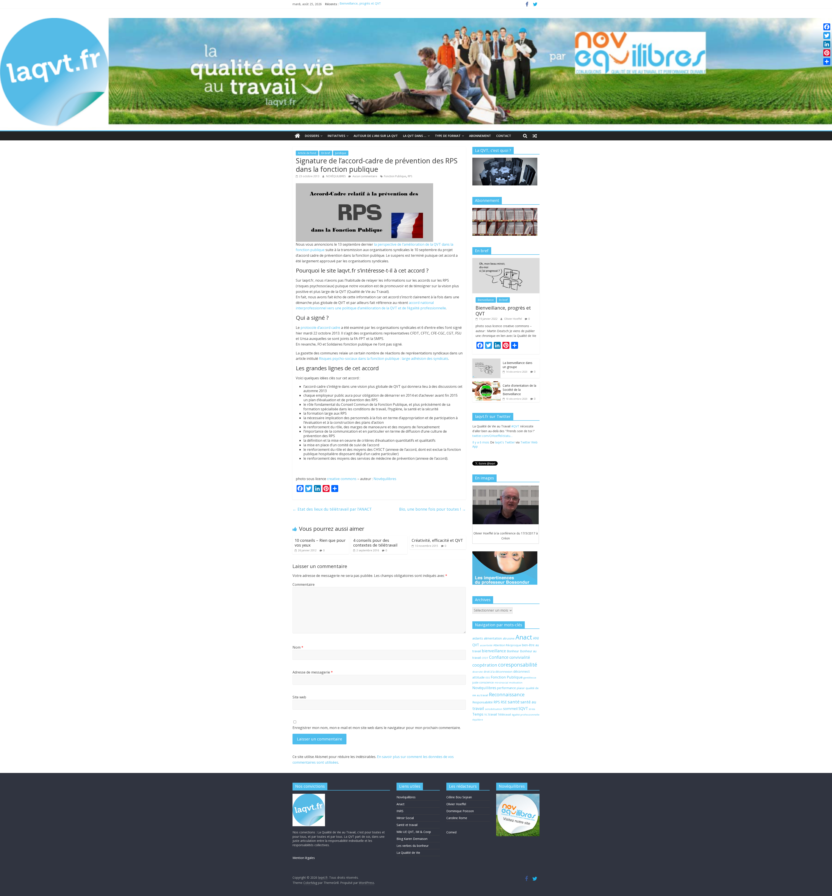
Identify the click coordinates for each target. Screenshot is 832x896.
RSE (504, 702)
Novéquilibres (385, 478)
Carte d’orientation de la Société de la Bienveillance (519, 389)
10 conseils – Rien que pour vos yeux (320, 543)
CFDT (485, 657)
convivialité (519, 657)
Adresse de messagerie (312, 672)
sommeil (510, 708)
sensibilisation (493, 709)
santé (514, 702)
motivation (515, 682)
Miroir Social (405, 818)
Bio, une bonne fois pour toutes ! (432, 509)
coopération (484, 665)
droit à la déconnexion (498, 672)
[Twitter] (826, 35)
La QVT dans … (414, 136)
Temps (477, 714)
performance (506, 688)
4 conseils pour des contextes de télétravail (375, 543)
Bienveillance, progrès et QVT (360, 5)
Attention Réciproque (507, 645)
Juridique (340, 153)
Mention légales (303, 858)
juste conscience (483, 682)
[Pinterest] (826, 53)
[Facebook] (826, 27)
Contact (503, 136)
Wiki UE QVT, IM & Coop (413, 832)
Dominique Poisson (460, 811)
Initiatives (336, 136)
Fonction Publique (395, 176)
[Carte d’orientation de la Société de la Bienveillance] (486, 383)
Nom (297, 647)
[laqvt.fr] (416, 20)
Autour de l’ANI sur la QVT (376, 136)
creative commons (341, 478)
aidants (477, 638)
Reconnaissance (507, 694)
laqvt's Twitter (505, 447)
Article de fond (307, 153)
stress (532, 709)
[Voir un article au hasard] (535, 135)
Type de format (448, 136)
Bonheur (513, 651)
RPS (410, 176)
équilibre (477, 719)
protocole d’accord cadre (320, 327)
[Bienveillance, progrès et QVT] (506, 260)
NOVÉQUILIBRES (336, 176)
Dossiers (312, 136)
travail (492, 714)
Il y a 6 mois (480, 447)
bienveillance (494, 650)
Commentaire (303, 584)
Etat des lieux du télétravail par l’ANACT (332, 509)
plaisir (521, 688)
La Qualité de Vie (408, 853)
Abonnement (480, 136)
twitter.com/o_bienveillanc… (511, 441)
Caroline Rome (456, 818)
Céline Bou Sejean (459, 797)
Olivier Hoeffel (513, 319)
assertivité (486, 645)
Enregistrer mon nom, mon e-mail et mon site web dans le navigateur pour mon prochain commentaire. (376, 727)
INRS (399, 811)
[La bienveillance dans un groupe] (486, 361)
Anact (523, 637)
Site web (299, 697)
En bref (325, 153)
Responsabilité (482, 702)
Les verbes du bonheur (412, 846)
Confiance (499, 657)
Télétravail (504, 714)
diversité (477, 671)
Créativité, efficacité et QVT (437, 540)
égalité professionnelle (526, 714)
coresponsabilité (517, 664)
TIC (486, 714)
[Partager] (826, 61)
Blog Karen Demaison (411, 839)
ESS (488, 677)
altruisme (509, 638)
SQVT (523, 708)
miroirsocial (501, 682)
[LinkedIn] (826, 44)
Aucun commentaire (364, 176)
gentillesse (529, 677)
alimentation (493, 638)
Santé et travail (407, 825)
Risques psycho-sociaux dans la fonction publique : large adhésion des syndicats (383, 358)
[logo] (308, 796)
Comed (451, 832)
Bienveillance (486, 300)
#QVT (476, 436)
